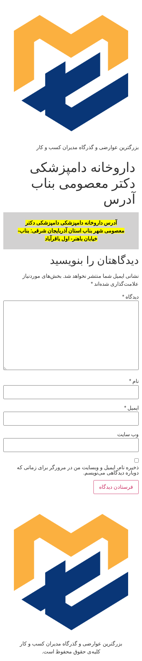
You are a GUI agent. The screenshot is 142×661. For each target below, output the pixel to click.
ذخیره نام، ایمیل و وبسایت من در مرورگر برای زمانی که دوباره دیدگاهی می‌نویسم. (78, 470)
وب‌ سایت (128, 434)
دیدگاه (130, 297)
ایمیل (131, 408)
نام (134, 381)
